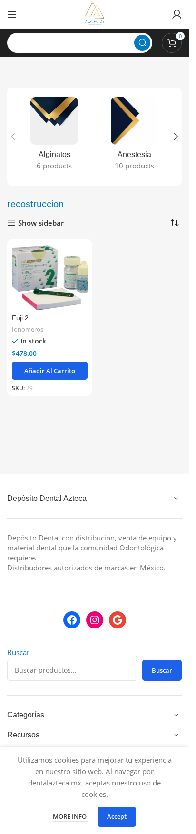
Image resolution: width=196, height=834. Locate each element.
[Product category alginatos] (54, 136)
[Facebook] (71, 619)
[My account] (176, 14)
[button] (12, 136)
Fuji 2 (20, 318)
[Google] (117, 619)
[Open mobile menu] (11, 14)
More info (70, 816)
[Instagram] (94, 619)
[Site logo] (95, 13)
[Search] (142, 43)
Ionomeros (27, 329)
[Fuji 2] (50, 277)
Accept (117, 816)
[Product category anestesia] (135, 136)
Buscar (18, 652)
